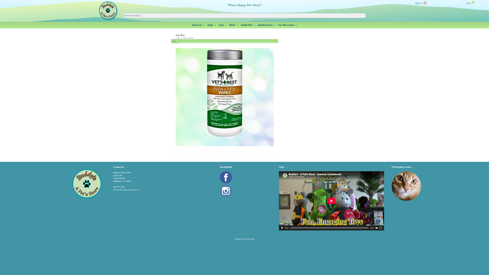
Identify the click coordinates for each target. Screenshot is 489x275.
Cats (221, 25)
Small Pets (246, 25)
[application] (331, 200)
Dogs (210, 25)
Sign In (419, 3)
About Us (197, 25)
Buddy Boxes (265, 25)
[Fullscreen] (380, 228)
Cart (468, 3)
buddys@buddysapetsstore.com (126, 190)
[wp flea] (225, 145)
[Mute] (376, 228)
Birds (232, 25)
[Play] (282, 228)
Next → (175, 41)
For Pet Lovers (286, 25)
